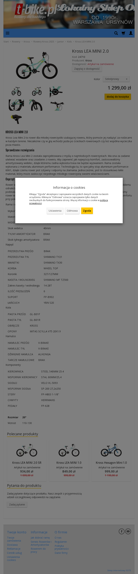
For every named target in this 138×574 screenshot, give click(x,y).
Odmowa (72, 210)
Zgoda (87, 210)
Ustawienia (55, 210)
